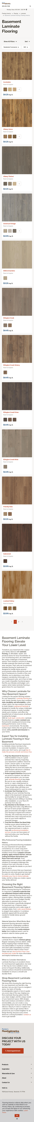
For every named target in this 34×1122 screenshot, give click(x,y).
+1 (19, 89)
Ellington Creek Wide (10, 459)
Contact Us (6, 1082)
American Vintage (9, 224)
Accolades (7, 82)
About (4, 1078)
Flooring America (6, 13)
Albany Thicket (8, 176)
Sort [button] (26, 41)
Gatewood (7, 554)
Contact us (27, 1014)
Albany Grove (8, 129)
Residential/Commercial (10, 47)
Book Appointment (13, 1051)
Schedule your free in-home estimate (15, 876)
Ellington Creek (8, 318)
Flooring (16, 13)
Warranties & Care (8, 1073)
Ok (17, 1115)
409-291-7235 (6, 6)
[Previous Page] (11, 622)
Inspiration (5, 1069)
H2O (25, 47)
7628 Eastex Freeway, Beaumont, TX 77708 (13, 1091)
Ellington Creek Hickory (11, 365)
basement (5, 726)
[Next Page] (22, 622)
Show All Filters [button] (9, 41)
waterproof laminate (21, 706)
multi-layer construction (16, 718)
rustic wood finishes (24, 909)
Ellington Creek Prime (11, 412)
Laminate (23, 13)
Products (5, 1064)
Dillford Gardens (9, 271)
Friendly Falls (8, 507)
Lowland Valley (8, 601)
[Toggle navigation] (30, 6)
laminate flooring (15, 779)
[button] (18, 47)
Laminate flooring (22, 698)
